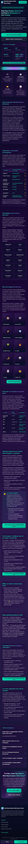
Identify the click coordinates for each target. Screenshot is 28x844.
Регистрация (23, 2)
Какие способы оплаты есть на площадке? (10, 741)
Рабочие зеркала (4, 824)
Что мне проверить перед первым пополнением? (11, 763)
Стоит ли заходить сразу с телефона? (12, 758)
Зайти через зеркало (14, 790)
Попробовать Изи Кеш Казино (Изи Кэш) (14, 62)
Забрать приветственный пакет (14, 39)
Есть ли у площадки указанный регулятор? (10, 753)
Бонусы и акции (4, 826)
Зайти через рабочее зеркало (14, 34)
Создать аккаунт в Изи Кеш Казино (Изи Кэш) (14, 573)
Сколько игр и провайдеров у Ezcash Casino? (12, 747)
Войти (7, 841)
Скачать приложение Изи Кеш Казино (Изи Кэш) (14, 678)
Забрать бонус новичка (14, 794)
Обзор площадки (4, 822)
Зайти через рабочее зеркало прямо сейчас (14, 525)
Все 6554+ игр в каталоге (14, 381)
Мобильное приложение (6, 828)
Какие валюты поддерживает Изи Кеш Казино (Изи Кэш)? (12, 732)
